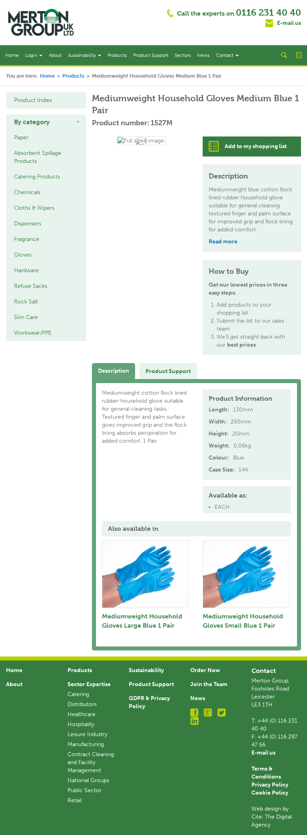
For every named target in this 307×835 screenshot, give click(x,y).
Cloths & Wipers (34, 208)
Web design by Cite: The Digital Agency (271, 816)
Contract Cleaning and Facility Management (91, 762)
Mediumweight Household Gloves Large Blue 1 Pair (142, 620)
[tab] (46, 122)
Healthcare (82, 714)
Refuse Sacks (30, 286)
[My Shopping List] (299, 55)
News (203, 55)
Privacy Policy (269, 784)
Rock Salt (26, 301)
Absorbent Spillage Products (37, 157)
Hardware (26, 270)
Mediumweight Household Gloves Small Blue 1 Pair (243, 620)
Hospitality (81, 724)
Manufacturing (86, 744)
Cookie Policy (269, 792)
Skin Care (26, 317)
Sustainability (82, 55)
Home (12, 55)
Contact (225, 55)
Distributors (82, 704)
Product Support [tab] (168, 371)
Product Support (150, 55)
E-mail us (289, 23)
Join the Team (208, 684)
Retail (75, 800)
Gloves (23, 254)
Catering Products (37, 176)
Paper (21, 137)
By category (32, 122)
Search (284, 55)
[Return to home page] (41, 22)
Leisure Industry (88, 734)
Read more (223, 241)
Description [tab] (113, 370)
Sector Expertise (89, 684)
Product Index (33, 100)
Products (117, 55)
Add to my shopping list (256, 146)
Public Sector (85, 790)
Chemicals (27, 192)
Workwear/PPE (33, 332)
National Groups (88, 780)
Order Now (205, 670)
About (55, 55)
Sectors (183, 55)
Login (31, 55)
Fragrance (26, 239)
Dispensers (27, 223)
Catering (78, 694)
